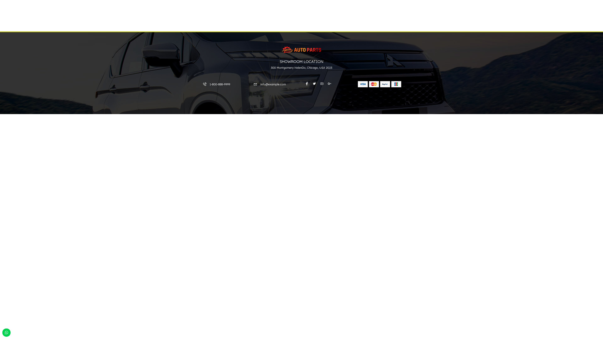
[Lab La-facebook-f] (307, 83)
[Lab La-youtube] (322, 83)
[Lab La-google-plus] (329, 83)
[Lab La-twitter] (314, 83)
